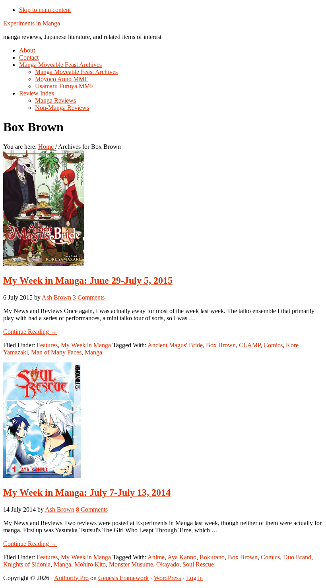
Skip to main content (45, 9)
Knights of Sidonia (26, 564)
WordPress (167, 577)
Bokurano (212, 557)
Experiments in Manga (31, 23)
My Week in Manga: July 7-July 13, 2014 (87, 492)
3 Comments (89, 297)
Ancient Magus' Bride (175, 345)
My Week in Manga (86, 345)
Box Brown (221, 345)
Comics (273, 345)
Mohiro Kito (90, 564)
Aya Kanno (181, 557)
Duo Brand (297, 557)
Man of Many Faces (56, 352)
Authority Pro (71, 577)
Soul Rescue (198, 564)
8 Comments (92, 509)
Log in (194, 577)
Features (47, 345)
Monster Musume (131, 564)
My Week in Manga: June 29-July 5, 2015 (88, 280)
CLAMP (249, 345)
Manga (93, 352)
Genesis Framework (123, 577)
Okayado (167, 564)
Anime (156, 557)
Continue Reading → (30, 331)
